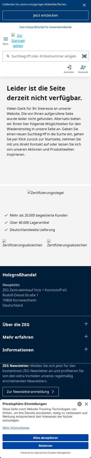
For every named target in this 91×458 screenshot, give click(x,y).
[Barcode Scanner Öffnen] (84, 56)
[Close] (84, 6)
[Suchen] (7, 56)
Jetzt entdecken (45, 15)
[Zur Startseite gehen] (18, 40)
